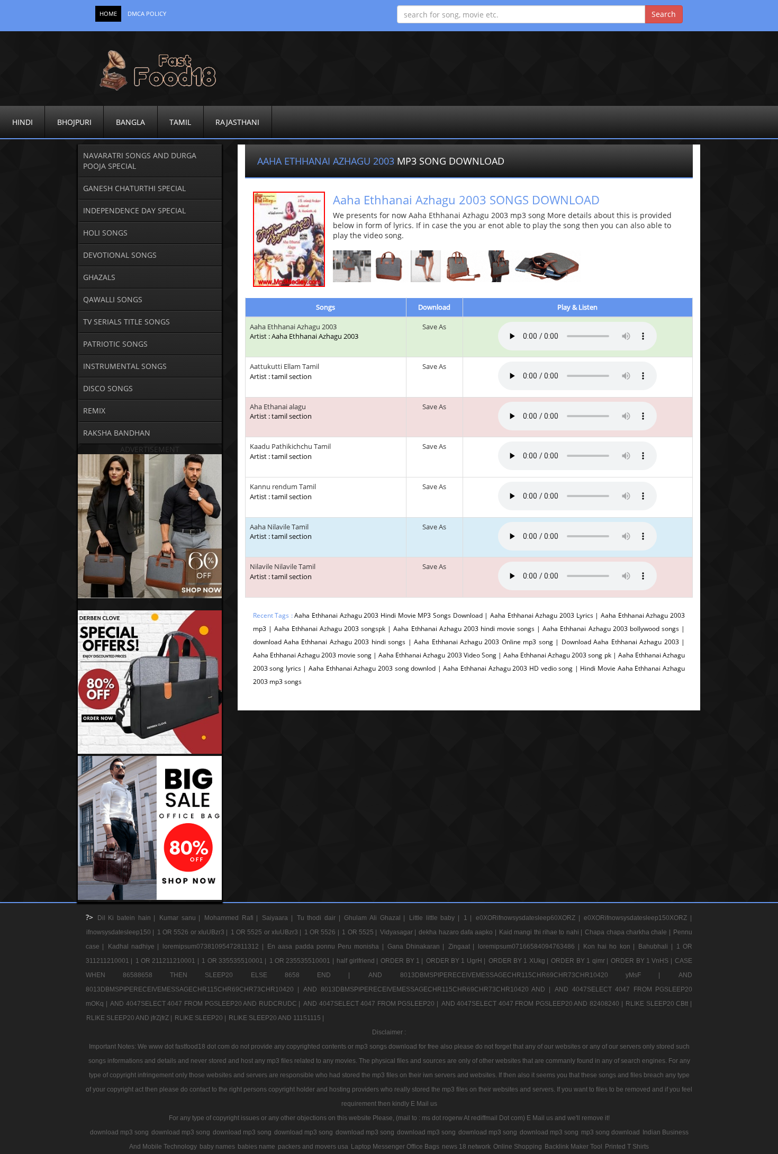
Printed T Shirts (627, 1146)
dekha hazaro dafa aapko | (458, 932)
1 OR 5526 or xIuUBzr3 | (193, 932)
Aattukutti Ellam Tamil (284, 371)
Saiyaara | (278, 918)
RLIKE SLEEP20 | (201, 1018)
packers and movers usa (313, 1146)
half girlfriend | (358, 960)
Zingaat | (462, 946)
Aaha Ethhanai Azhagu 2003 (293, 326)
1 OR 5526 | (322, 932)
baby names (217, 1146)
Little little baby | (436, 918)
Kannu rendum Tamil (283, 491)
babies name (256, 1146)
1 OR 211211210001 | (168, 960)
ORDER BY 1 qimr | (580, 960)
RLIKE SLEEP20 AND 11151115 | (276, 1018)
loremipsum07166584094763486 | (530, 946)
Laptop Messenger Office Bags (395, 1146)
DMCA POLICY (147, 13)
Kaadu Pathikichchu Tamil (290, 451)
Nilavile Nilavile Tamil (282, 571)
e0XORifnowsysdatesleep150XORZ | (638, 918)
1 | (469, 918)
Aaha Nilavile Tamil (281, 532)
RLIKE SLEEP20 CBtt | (659, 1003)
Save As (434, 326)
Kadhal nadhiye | (135, 946)
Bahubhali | (656, 946)
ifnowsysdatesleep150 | (121, 932)
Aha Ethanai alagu (281, 411)
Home (108, 13)
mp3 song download (610, 1132)
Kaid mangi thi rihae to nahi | (541, 932)
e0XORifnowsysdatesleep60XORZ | (529, 918)
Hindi (22, 122)
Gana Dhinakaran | (417, 946)
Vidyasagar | (399, 932)
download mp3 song (119, 1132)
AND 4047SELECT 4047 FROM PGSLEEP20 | (371, 1003)
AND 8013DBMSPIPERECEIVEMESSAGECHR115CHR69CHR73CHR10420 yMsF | (522, 975)
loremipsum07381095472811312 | (214, 946)
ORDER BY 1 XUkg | (519, 960)
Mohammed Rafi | (232, 918)
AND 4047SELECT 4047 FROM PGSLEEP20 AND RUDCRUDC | (206, 1003)
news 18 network (466, 1146)
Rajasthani (237, 122)
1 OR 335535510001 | (235, 960)
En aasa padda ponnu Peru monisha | (326, 946)
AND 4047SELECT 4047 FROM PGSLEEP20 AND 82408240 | (533, 1003)
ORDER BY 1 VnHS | (642, 960)
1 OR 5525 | (360, 932)
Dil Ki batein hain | (127, 918)
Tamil (180, 122)
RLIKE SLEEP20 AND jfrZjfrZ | (130, 1018)
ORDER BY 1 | (402, 960)
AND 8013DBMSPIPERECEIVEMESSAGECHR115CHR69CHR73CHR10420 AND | (428, 989)
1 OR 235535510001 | (302, 960)
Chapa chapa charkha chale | (628, 932)
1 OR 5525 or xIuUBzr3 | (267, 932)
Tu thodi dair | (320, 918)
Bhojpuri (74, 122)
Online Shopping (517, 1146)
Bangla (130, 122)
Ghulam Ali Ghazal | (376, 918)
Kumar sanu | (181, 918)
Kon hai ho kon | (610, 946)
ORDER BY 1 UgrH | (456, 960)
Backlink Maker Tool (573, 1146)
